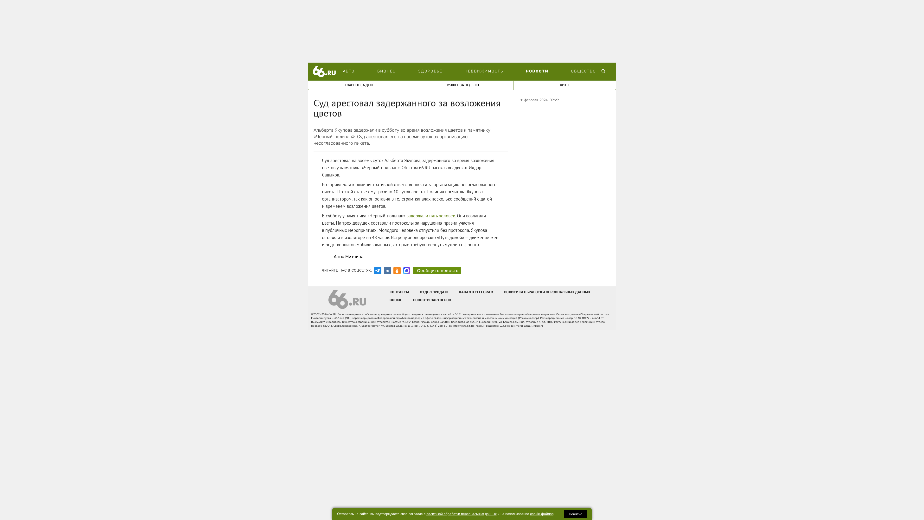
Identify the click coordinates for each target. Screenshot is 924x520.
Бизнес (386, 71)
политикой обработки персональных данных (461, 514)
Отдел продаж (434, 292)
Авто (349, 71)
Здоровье (430, 71)
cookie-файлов (541, 514)
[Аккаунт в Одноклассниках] (397, 270)
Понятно (575, 514)
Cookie (396, 300)
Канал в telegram (476, 292)
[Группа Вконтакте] (387, 270)
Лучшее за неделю (462, 85)
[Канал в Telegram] (377, 270)
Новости (537, 71)
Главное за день (359, 85)
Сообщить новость (437, 270)
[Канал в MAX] (406, 270)
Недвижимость (484, 71)
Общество (583, 71)
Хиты (564, 85)
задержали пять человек (431, 216)
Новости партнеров (432, 300)
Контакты (399, 292)
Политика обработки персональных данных (547, 292)
